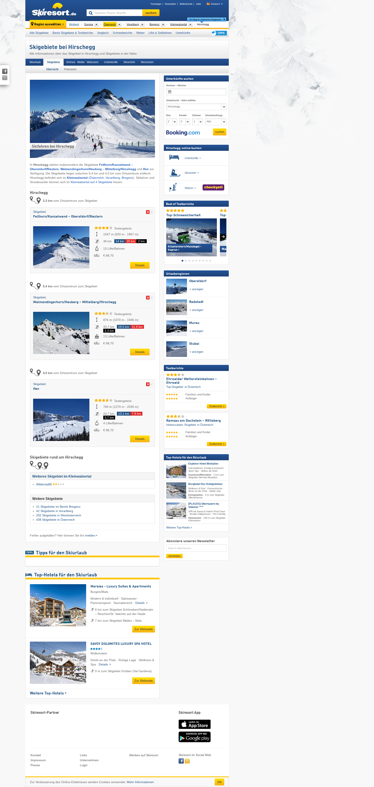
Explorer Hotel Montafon (203, 463)
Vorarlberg (113, 177)
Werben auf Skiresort (143, 755)
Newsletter (170, 4)
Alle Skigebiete (39, 32)
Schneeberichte (122, 32)
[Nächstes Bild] (223, 236)
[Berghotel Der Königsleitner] (176, 490)
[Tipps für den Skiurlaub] (218, 33)
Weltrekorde (186, 4)
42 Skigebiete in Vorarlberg (54, 511)
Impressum (38, 760)
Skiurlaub (35, 62)
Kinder (183, 115)
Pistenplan (70, 69)
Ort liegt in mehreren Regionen (205, 19)
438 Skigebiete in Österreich (55, 519)
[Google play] (195, 741)
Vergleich (103, 32)
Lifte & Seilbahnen (160, 32)
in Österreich (193, 387)
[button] (183, 133)
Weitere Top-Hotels (47, 693)
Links (83, 755)
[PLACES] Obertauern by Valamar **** (203, 505)
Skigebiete (53, 62)
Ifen (146, 169)
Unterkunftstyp (213, 115)
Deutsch (215, 4)
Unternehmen (89, 760)
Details (140, 265)
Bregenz (127, 177)
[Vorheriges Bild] (169, 236)
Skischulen (147, 62)
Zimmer (196, 115)
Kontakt (36, 755)
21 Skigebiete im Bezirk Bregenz (58, 506)
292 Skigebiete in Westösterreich (58, 515)
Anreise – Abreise (176, 85)
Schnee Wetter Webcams (82, 62)
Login (83, 765)
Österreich (97, 177)
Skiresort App (190, 713)
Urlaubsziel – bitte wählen (181, 100)
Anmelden (174, 556)
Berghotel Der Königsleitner (205, 483)
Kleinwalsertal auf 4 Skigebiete (91, 182)
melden (90, 535)
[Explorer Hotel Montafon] (176, 470)
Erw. (168, 115)
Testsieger (155, 4)
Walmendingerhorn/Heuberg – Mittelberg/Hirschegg (98, 169)
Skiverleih (129, 62)
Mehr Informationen (140, 782)
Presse (35, 765)
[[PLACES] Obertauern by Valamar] (176, 510)
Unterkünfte (183, 32)
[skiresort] (54, 10)
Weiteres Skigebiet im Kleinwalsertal (61, 476)
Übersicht (52, 69)
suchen (219, 131)
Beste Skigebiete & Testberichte (73, 32)
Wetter (140, 32)
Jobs (198, 4)
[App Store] (195, 729)
